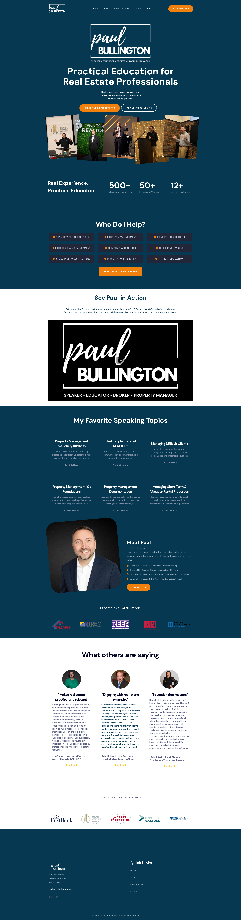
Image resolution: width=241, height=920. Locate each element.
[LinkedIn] (57, 897)
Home (133, 870)
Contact (134, 891)
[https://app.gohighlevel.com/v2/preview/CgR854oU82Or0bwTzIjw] (88, 866)
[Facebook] (50, 897)
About (133, 877)
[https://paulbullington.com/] (57, 9)
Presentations (136, 884)
